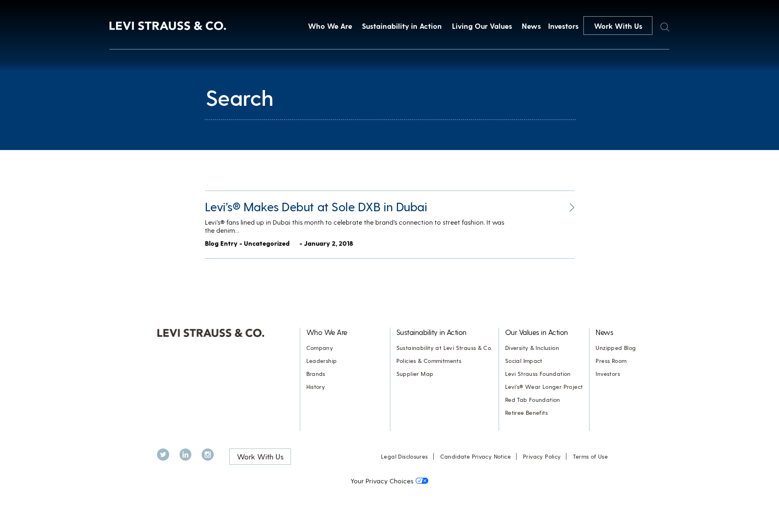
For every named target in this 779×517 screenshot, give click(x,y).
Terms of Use (590, 456)
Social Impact (523, 360)
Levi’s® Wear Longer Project (544, 386)
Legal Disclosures (404, 456)
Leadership (321, 360)
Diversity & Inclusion (532, 347)
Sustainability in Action (402, 25)
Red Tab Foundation (532, 399)
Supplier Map (415, 373)
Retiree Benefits (526, 412)
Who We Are (330, 25)
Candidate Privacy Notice (475, 456)
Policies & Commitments (429, 360)
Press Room (611, 360)
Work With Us (618, 25)
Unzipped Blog (616, 347)
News (531, 25)
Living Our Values (482, 25)
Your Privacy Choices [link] (382, 481)
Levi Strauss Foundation (538, 373)
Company (320, 347)
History (315, 386)
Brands (315, 373)
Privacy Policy (542, 456)
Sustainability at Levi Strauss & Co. (444, 347)
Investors (563, 25)
